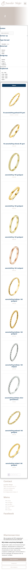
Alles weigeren (14, 567)
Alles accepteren (14, 559)
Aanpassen (14, 563)
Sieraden (9, 504)
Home (9, 500)
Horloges (9, 502)
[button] (25, 3)
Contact (9, 510)
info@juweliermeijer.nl (11, 492)
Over (8, 508)
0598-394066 (8, 490)
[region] (14, 555)
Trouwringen (10, 506)
